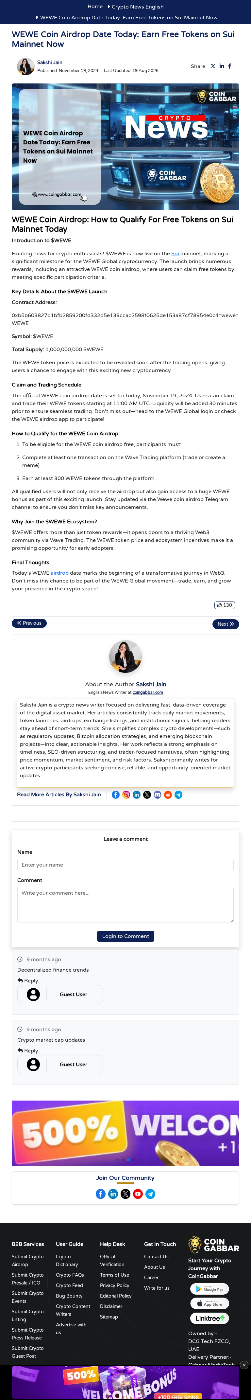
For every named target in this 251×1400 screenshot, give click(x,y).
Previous (32, 623)
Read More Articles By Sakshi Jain (59, 794)
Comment (29, 880)
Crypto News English (138, 7)
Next (223, 624)
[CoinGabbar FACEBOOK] (116, 794)
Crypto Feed (69, 1285)
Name (24, 852)
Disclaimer (111, 1306)
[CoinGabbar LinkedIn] (137, 794)
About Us (154, 1267)
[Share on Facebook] (231, 66)
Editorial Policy (116, 1296)
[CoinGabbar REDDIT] (168, 794)
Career (151, 1278)
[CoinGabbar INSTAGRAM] (126, 794)
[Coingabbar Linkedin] (113, 1194)
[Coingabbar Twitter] (125, 1194)
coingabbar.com (148, 692)
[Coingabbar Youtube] (138, 1194)
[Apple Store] (209, 1303)
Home (95, 6)
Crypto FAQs (70, 1275)
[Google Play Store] (209, 1289)
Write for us (157, 1288)
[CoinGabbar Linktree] (209, 1318)
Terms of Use (114, 1275)
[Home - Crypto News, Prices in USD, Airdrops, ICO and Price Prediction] (213, 1244)
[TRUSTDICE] (125, 1382)
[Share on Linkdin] (223, 66)
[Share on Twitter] (214, 66)
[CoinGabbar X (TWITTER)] (147, 794)
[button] (117, 1159)
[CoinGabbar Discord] (157, 794)
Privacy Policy (114, 1285)
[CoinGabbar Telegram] (178, 794)
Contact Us (156, 1257)
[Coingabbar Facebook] (101, 1194)
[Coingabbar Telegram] (150, 1194)
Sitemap (109, 1317)
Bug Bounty (69, 1296)
